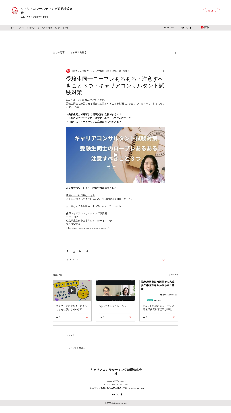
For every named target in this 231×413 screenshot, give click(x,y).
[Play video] (115, 155)
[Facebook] (190, 27)
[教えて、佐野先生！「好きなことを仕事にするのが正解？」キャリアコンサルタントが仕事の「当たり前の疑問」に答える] (72, 290)
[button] (175, 53)
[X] (186, 27)
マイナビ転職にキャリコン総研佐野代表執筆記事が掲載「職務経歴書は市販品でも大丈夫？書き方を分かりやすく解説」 (158, 308)
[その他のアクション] (163, 71)
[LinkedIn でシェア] (80, 251)
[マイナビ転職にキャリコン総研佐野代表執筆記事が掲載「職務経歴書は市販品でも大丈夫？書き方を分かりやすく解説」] (159, 290)
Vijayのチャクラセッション (114, 306)
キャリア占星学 (78, 52)
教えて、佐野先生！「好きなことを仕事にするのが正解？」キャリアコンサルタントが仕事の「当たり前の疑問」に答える (71, 308)
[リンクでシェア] (87, 251)
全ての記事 (59, 52)
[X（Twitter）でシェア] (74, 251)
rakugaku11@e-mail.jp (116, 381)
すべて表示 (173, 274)
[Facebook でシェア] (67, 251)
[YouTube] (182, 27)
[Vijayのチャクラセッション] (115, 290)
